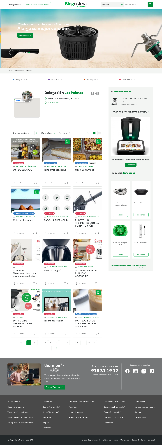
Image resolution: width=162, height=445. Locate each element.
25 (94, 343)
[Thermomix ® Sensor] (141, 230)
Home (11, 71)
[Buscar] (150, 4)
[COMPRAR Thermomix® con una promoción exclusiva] (25, 252)
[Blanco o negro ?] (56, 252)
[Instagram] (143, 371)
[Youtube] (135, 371)
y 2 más (92, 163)
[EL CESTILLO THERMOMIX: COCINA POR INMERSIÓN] (87, 202)
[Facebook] (127, 371)
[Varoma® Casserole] (141, 191)
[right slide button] (18, 52)
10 (78, 343)
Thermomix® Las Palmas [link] (23, 71)
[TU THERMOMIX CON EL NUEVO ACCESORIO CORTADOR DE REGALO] (87, 252)
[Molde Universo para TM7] (120, 230)
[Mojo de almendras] (25, 202)
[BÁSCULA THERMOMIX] (56, 202)
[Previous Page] (21, 342)
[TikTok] (152, 371)
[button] (112, 4)
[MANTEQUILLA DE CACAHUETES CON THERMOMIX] (87, 303)
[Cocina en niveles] (87, 152)
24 (89, 343)
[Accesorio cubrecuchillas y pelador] (120, 191)
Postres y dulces (50, 163)
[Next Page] (56, 348)
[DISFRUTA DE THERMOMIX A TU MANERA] (25, 303)
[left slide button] (11, 52)
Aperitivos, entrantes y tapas (24, 213)
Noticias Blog (18, 163)
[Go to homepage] (75, 4)
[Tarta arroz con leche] (56, 152)
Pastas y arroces (81, 163)
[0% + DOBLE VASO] (25, 152)
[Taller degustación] (56, 303)
